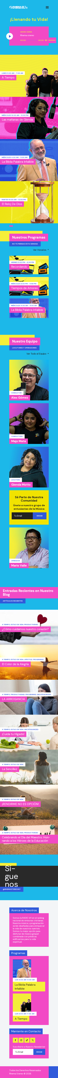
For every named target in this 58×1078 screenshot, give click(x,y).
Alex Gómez (19, 397)
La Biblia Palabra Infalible (18, 162)
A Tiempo (8, 77)
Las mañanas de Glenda (17, 119)
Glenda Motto (21, 484)
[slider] (52, 40)
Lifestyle (28, 659)
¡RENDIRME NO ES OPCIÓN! (20, 804)
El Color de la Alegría (15, 664)
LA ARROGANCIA (13, 699)
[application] (38, 40)
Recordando (19, 266)
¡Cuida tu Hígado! (13, 734)
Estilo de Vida (17, 624)
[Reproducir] (9, 36)
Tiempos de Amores (24, 288)
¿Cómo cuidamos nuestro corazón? (25, 629)
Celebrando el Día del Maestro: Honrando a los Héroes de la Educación (26, 839)
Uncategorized (44, 694)
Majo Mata (18, 441)
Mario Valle (19, 565)
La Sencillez (9, 769)
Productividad (31, 624)
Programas (38, 659)
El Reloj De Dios (12, 204)
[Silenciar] (46, 40)
